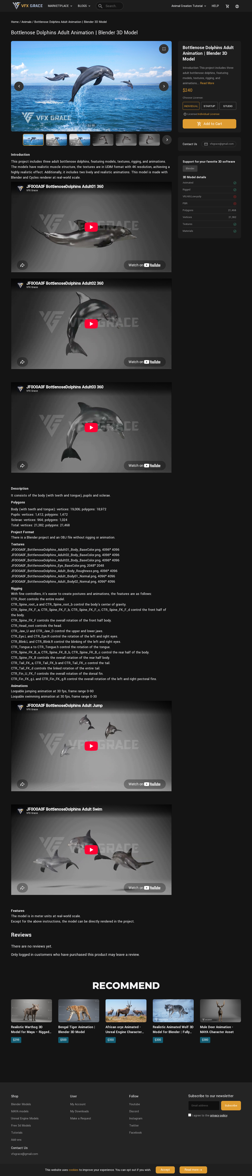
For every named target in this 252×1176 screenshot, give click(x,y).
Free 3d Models (21, 1126)
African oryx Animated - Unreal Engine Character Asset (124, 1032)
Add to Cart (213, 123)
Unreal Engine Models (25, 1118)
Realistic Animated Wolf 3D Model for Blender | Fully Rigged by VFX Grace (173, 1032)
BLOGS (82, 6)
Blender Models (21, 1104)
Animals (26, 22)
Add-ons (16, 1140)
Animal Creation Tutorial (187, 6)
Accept (165, 1170)
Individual (191, 106)
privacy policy (218, 1116)
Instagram (135, 1118)
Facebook (135, 1133)
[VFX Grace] (28, 6)
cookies (73, 1170)
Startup (209, 106)
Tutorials (16, 1133)
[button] (19, 86)
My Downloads (79, 1111)
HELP (215, 6)
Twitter (134, 1126)
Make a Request (80, 1118)
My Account (78, 1104)
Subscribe (231, 1105)
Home (15, 22)
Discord (134, 1111)
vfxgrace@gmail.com (222, 144)
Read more (191, 1170)
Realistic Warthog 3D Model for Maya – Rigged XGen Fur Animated (30, 1032)
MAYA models (20, 1111)
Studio (228, 106)
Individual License (209, 114)
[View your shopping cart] (227, 6)
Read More (207, 83)
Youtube (134, 1104)
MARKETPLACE (58, 6)
